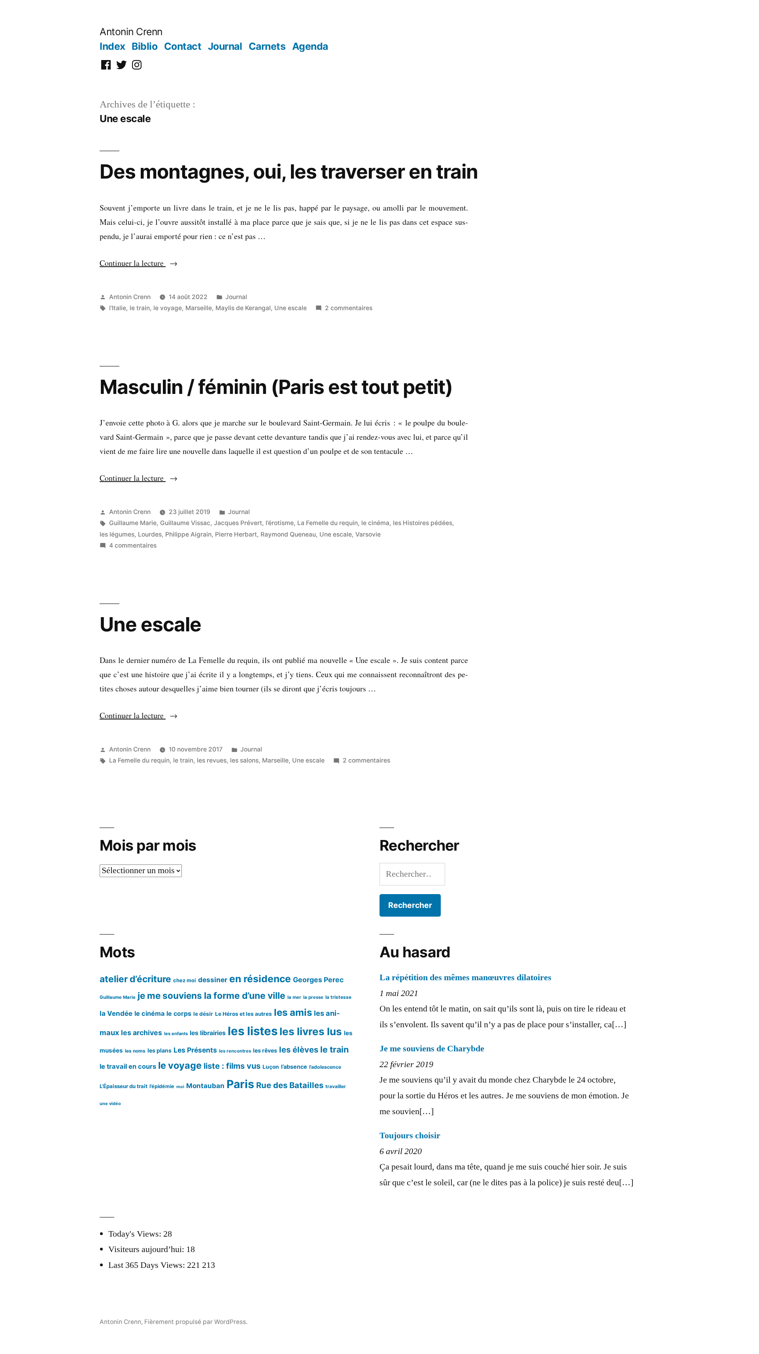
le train (140, 308)
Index (112, 46)
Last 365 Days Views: (147, 1265)
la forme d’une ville (244, 995)
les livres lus (310, 1031)
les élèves (298, 1050)
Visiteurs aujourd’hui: (147, 1249)
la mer (294, 997)
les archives (141, 1032)
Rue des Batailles (289, 1085)
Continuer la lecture (138, 263)
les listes (253, 1031)
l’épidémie (161, 1086)
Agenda (310, 46)
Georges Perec (318, 979)
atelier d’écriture (135, 979)
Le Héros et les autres (243, 1014)
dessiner (212, 979)
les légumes (117, 534)
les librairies (208, 1033)
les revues (212, 760)
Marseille (198, 308)
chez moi (184, 980)
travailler (335, 1086)
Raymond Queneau (288, 534)
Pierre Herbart (236, 534)
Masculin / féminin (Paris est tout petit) (276, 387)
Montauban (205, 1086)
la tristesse (338, 997)
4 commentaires (133, 545)
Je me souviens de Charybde (432, 1048)
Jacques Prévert (238, 523)
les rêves (265, 1050)
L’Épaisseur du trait (123, 1086)
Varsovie (368, 534)
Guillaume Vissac (185, 523)
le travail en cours (128, 1066)
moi (180, 1086)
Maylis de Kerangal (243, 308)
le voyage (167, 308)
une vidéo (110, 1103)
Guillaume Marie (133, 523)
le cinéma (375, 523)
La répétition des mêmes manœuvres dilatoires (465, 977)
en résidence (260, 979)
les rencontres (235, 1051)
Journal (225, 46)
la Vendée (116, 1013)
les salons (244, 760)
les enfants (176, 1033)
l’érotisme (280, 523)
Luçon (270, 1067)
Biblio (144, 46)
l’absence (294, 1066)
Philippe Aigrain (188, 534)
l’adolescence (325, 1067)
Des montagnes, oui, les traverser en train (289, 171)
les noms (135, 1051)
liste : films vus (232, 1066)
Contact (183, 46)
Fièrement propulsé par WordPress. (195, 1322)
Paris (240, 1084)
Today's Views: (135, 1233)
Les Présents (195, 1050)
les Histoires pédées (422, 523)
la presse (313, 997)
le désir (203, 1014)
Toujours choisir (410, 1135)
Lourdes (150, 534)
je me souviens (170, 995)
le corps (178, 1013)
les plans (159, 1050)
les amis (293, 1012)
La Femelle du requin (327, 523)
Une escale (290, 308)
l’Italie (117, 308)
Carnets (267, 46)
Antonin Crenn (131, 32)
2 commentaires (348, 308)
